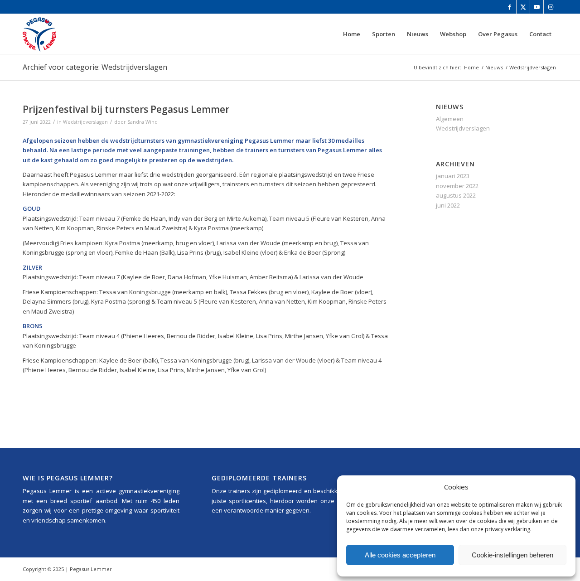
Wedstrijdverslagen (85, 122)
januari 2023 (452, 176)
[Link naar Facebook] (509, 7)
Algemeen (450, 119)
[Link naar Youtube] (536, 7)
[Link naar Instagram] (550, 7)
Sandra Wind (142, 122)
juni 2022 (448, 205)
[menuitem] (351, 34)
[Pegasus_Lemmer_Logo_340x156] (66, 34)
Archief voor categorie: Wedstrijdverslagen (95, 67)
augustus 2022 (456, 195)
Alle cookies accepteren (400, 555)
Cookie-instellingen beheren (512, 555)
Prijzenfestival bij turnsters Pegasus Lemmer (126, 109)
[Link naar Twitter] (523, 7)
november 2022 (457, 186)
